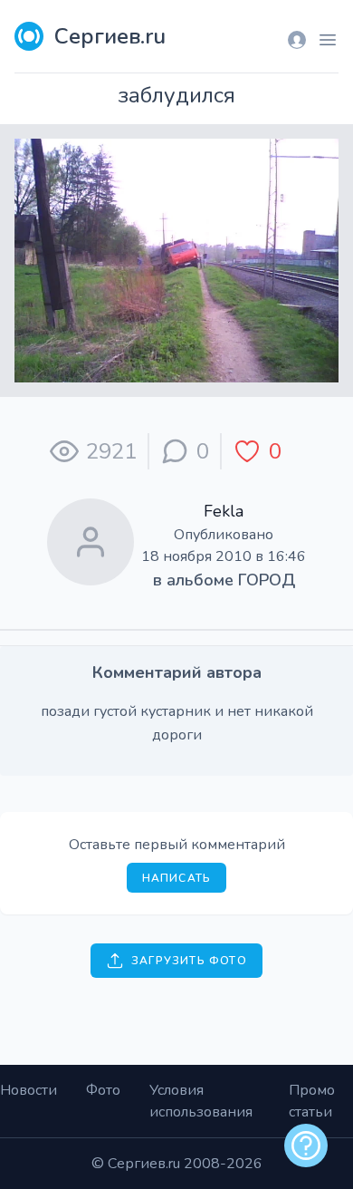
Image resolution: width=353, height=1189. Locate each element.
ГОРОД (266, 580)
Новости (28, 1090)
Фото (103, 1090)
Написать (177, 878)
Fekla (223, 511)
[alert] (306, 1145)
